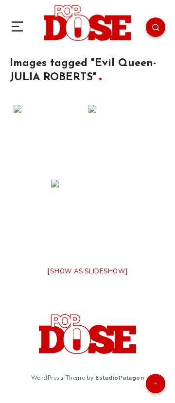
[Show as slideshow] (87, 271)
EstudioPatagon (119, 378)
